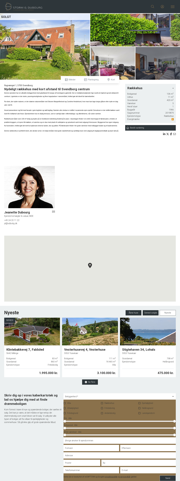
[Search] (152, 6)
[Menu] (172, 6)
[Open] (173, 396)
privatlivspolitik (111, 477)
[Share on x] (167, 134)
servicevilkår (125, 477)
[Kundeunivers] (162, 6)
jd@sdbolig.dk (10, 223)
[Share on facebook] (171, 134)
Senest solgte (150, 312)
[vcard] (53, 214)
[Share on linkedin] (164, 134)
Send (167, 478)
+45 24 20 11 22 (11, 220)
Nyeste (167, 312)
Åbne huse (133, 312)
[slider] (65, 421)
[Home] (47, 6)
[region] (90, 269)
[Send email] (174, 134)
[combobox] (118, 397)
